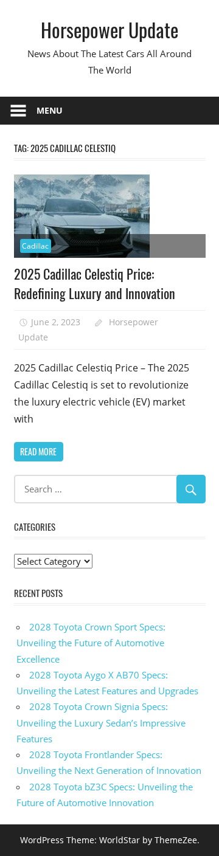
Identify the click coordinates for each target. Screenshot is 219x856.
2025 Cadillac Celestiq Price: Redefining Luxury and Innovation (94, 283)
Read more (38, 451)
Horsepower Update (109, 29)
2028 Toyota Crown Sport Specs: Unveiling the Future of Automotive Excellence (90, 643)
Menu (49, 110)
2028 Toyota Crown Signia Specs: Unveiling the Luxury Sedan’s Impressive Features (101, 722)
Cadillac (35, 246)
